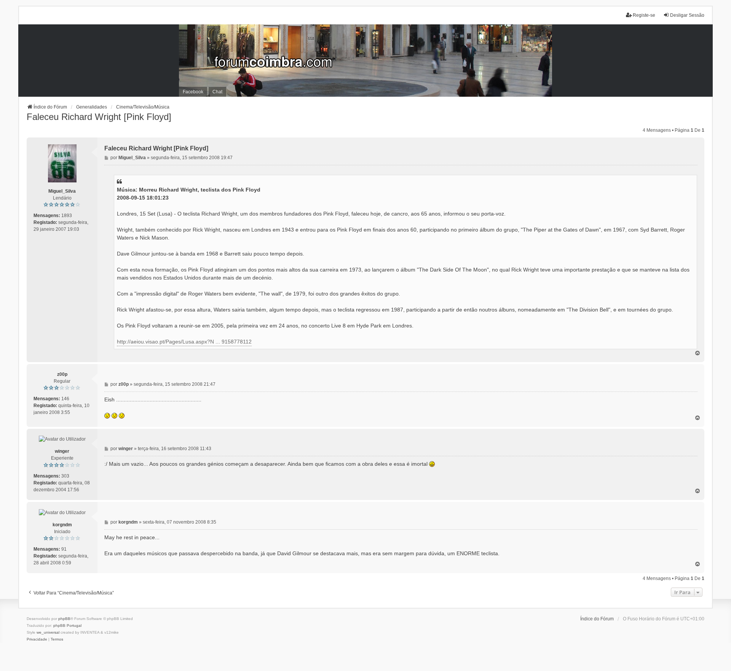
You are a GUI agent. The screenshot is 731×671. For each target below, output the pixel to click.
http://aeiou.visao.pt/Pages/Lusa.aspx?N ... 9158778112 (184, 342)
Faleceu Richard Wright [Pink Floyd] (99, 117)
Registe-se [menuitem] (644, 15)
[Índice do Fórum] (365, 60)
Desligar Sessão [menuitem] (687, 15)
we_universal (48, 632)
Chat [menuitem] (217, 91)
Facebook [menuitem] (193, 91)
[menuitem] (37, 639)
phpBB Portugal (67, 625)
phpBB (64, 619)
